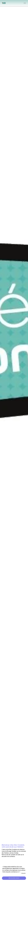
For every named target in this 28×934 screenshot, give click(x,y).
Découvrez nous (14, 878)
